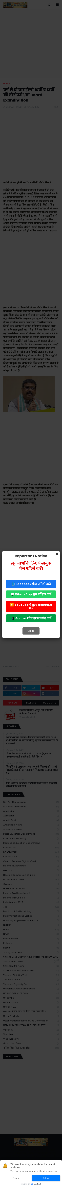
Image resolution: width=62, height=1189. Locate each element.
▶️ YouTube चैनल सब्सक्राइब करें (31, 606)
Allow (46, 1178)
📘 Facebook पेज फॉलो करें (31, 584)
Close (31, 631)
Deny (16, 1178)
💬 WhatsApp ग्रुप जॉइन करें (31, 594)
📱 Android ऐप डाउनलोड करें (31, 618)
